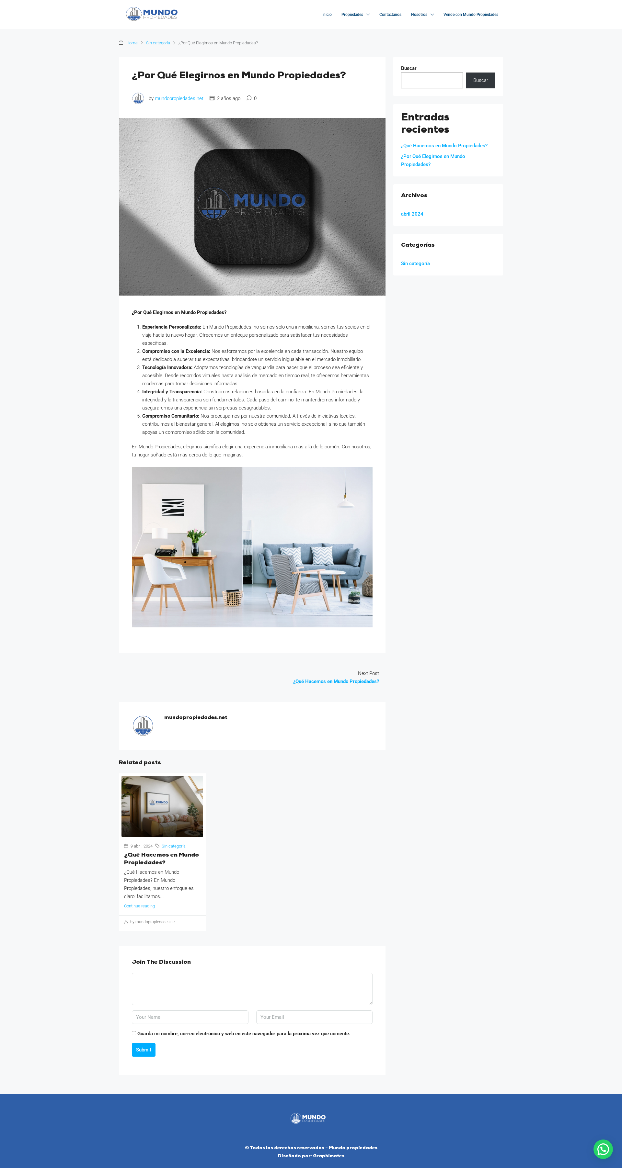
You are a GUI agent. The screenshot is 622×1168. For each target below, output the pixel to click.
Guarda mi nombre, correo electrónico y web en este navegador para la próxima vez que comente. (243, 1034)
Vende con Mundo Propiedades (470, 14)
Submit (143, 1050)
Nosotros (419, 14)
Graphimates (328, 1156)
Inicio (327, 14)
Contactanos (390, 14)
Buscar (409, 68)
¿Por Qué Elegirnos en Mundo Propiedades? (433, 160)
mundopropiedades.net (179, 98)
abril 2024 (412, 214)
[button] (603, 1149)
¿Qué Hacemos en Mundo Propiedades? (444, 146)
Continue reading (139, 906)
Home (132, 42)
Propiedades (352, 14)
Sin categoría (158, 42)
